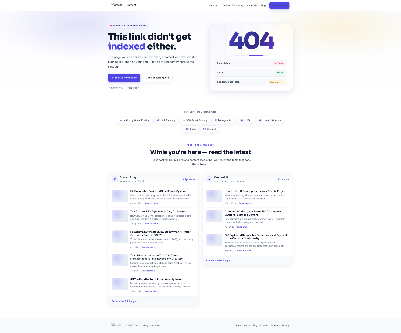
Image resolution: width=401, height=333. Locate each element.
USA (245, 120)
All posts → (189, 179)
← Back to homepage (124, 77)
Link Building (168, 120)
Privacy (285, 325)
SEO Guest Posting (196, 120)
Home (238, 325)
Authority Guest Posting (136, 120)
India (191, 129)
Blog (263, 5)
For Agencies (225, 120)
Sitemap (275, 325)
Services (214, 5)
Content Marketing (232, 5)
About (247, 325)
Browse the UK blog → (218, 260)
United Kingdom (270, 120)
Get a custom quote (157, 77)
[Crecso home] (126, 5)
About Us (252, 5)
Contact (211, 129)
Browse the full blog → (124, 301)
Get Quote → (279, 5)
